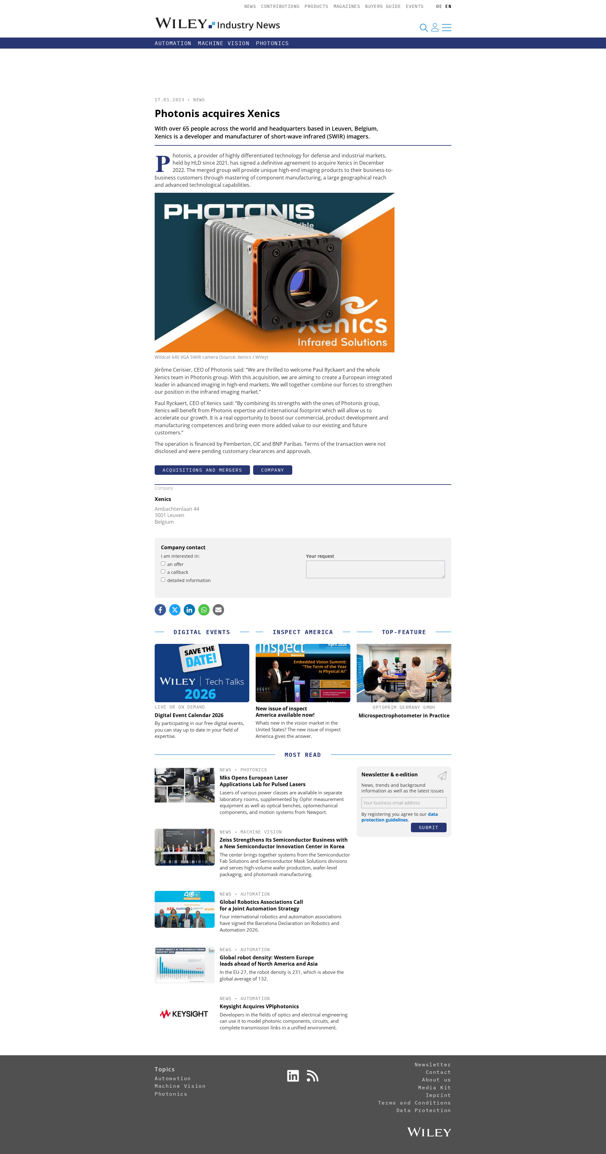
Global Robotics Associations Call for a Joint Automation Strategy (261, 905)
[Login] (435, 27)
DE (439, 6)
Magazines (347, 6)
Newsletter (433, 1064)
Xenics (163, 499)
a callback (177, 572)
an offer (175, 564)
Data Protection (423, 1110)
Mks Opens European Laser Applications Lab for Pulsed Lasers (263, 781)
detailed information (189, 580)
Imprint (438, 1095)
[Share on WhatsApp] (204, 609)
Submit (429, 827)
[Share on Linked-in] (189, 609)
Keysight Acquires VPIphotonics (259, 1006)
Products (316, 6)
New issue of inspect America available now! (285, 711)
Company (272, 470)
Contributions (280, 6)
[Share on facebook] (160, 609)
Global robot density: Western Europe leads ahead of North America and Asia (269, 961)
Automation (173, 43)
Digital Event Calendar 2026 (189, 715)
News (250, 6)
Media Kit (434, 1087)
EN (448, 6)
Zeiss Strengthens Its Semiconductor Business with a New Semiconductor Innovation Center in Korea (284, 843)
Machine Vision (224, 43)
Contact (438, 1072)
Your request (320, 556)
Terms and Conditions (414, 1102)
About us (436, 1079)
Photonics (272, 43)
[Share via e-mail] (218, 609)
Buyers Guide (383, 6)
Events (415, 6)
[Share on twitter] (175, 609)
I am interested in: (180, 556)
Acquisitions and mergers (202, 470)
